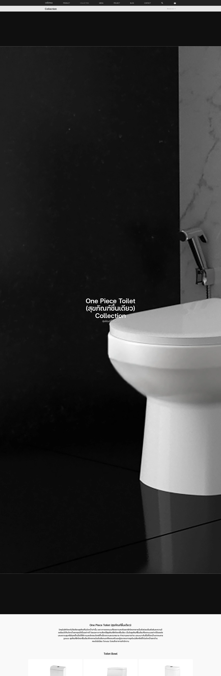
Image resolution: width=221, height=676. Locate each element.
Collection (51, 9)
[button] (175, 3)
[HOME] (49, 2)
